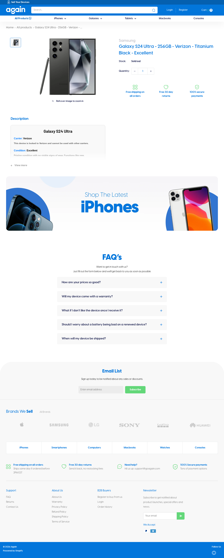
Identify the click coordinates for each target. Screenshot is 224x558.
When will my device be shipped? (84, 338)
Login (101, 502)
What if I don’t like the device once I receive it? (92, 310)
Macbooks (165, 18)
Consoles (199, 18)
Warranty (57, 502)
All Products (22, 18)
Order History (105, 507)
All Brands (45, 412)
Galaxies (94, 18)
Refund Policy (59, 512)
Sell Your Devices (20, 2)
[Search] (154, 10)
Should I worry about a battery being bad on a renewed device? (104, 324)
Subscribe (135, 389)
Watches (165, 447)
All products (24, 27)
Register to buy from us (110, 497)
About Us (57, 497)
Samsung (127, 41)
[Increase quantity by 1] (151, 71)
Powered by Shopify (13, 551)
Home (10, 27)
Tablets (129, 18)
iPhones (58, 18)
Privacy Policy (59, 507)
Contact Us (12, 507)
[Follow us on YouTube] (214, 553)
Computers (94, 447)
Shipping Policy (60, 516)
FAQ (8, 497)
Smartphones (59, 447)
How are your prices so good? (81, 282)
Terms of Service (60, 522)
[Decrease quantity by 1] (135, 71)
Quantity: (124, 71)
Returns (10, 502)
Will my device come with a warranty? (87, 296)
